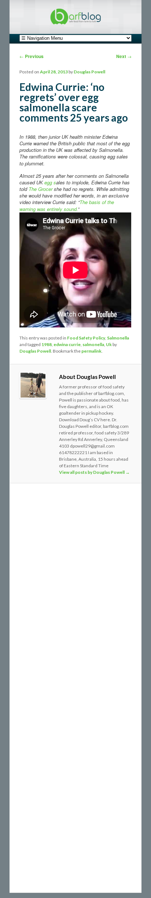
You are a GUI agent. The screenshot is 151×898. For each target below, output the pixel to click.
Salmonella (118, 338)
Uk (109, 344)
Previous (31, 56)
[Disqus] (75, 589)
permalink (91, 351)
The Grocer (40, 188)
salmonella (93, 344)
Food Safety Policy (86, 338)
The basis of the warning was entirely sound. (66, 205)
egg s (50, 182)
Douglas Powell (89, 71)
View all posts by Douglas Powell (94, 472)
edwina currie (67, 344)
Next (124, 56)
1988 (46, 344)
